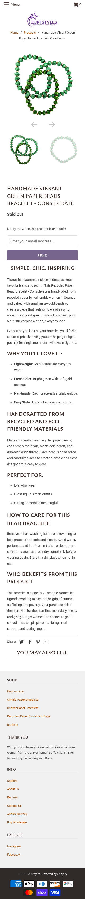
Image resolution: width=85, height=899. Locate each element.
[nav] (12, 4)
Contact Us (14, 806)
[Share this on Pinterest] (37, 641)
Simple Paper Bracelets (22, 699)
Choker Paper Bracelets (22, 708)
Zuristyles (34, 874)
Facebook (13, 854)
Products (30, 32)
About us (13, 789)
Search (12, 780)
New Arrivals (15, 691)
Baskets (12, 724)
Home (14, 32)
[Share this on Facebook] (29, 641)
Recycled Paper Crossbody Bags (28, 716)
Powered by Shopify (54, 874)
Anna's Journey (17, 814)
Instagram (14, 846)
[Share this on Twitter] (21, 641)
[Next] (51, 124)
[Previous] (33, 124)
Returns (12, 797)
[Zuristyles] (42, 20)
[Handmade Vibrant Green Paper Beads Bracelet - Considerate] (42, 84)
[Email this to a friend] (45, 641)
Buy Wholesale (17, 822)
